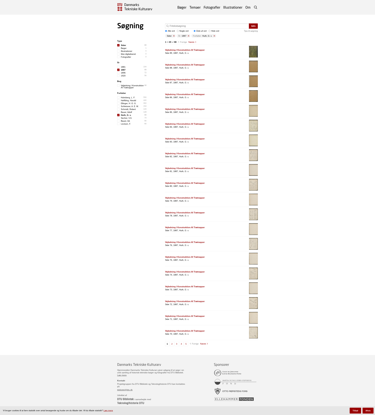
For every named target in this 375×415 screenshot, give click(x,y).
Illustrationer (232, 7)
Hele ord (215, 31)
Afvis (368, 410)
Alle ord (171, 31)
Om (247, 7)
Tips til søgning (251, 31)
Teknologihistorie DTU (130, 403)
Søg (253, 26)
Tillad (355, 410)
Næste (191, 42)
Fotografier (212, 7)
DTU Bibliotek (125, 399)
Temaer (195, 7)
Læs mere (122, 375)
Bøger (181, 7)
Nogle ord (184, 31)
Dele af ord (201, 31)
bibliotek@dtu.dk (125, 390)
